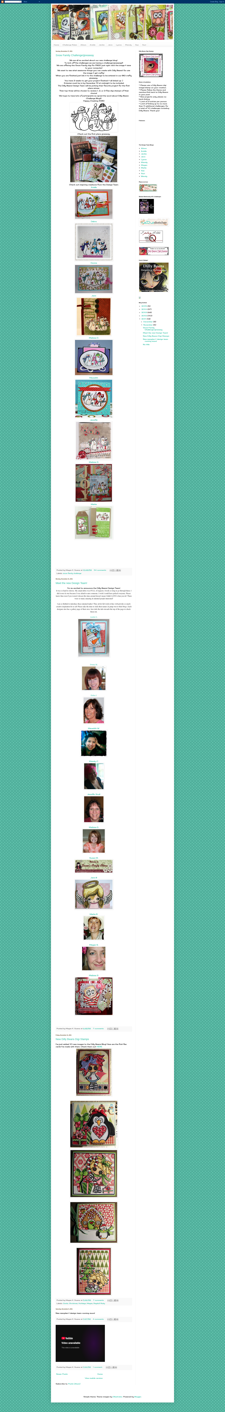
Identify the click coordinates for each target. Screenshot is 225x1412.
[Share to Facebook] (117, 570)
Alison (83, 45)
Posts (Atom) (74, 1384)
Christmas (73, 1303)
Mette (94, 504)
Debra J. (94, 695)
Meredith (93, 378)
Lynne (119, 45)
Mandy (128, 45)
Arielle (92, 45)
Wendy (144, 176)
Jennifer (94, 420)
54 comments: (100, 570)
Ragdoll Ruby (99, 1303)
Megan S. (93, 945)
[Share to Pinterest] (120, 570)
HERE (99, 1047)
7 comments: (98, 1028)
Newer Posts (62, 1374)
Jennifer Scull (93, 794)
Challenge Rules (70, 45)
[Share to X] (115, 570)
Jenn (110, 45)
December (148, 322)
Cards (65, 1303)
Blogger (137, 1397)
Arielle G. (94, 617)
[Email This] (111, 570)
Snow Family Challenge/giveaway (75, 55)
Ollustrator (117, 1397)
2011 (144, 319)
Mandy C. (93, 761)
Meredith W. (93, 728)
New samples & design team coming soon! (155, 340)
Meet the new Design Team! (71, 583)
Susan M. (93, 858)
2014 (144, 309)
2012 (144, 316)
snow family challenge (72, 573)
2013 (144, 312)
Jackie (102, 45)
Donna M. (94, 664)
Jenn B (94, 878)
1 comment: (98, 1367)
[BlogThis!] (113, 570)
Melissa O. (94, 338)
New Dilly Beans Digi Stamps (72, 1039)
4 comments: (98, 1319)
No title (146, 344)
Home (56, 45)
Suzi (144, 45)
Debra (94, 221)
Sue (137, 45)
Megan (90, 1303)
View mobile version (94, 1378)
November (148, 325)
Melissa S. (94, 462)
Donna (94, 263)
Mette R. (94, 914)
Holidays (82, 1303)
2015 (144, 306)
